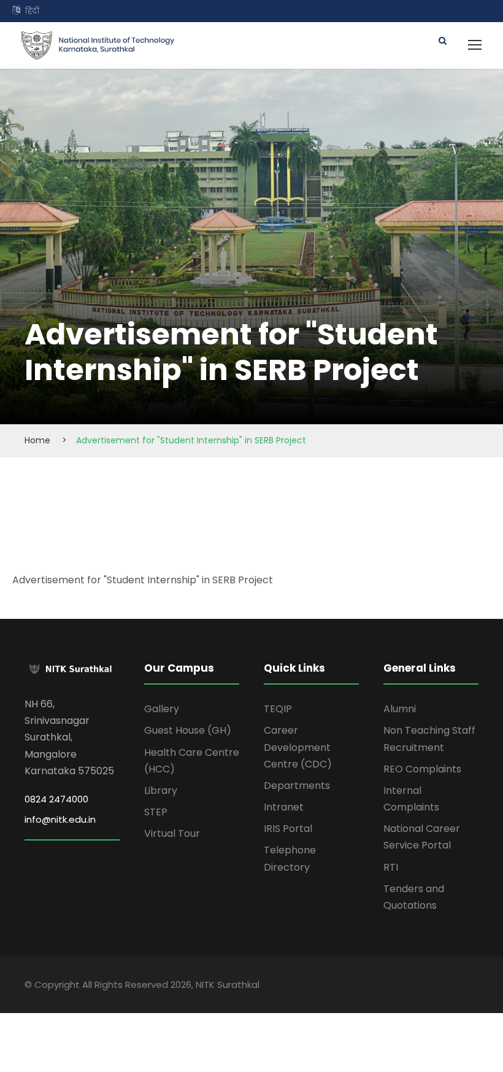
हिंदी (32, 11)
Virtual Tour (172, 833)
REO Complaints (422, 769)
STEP (155, 812)
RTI (390, 867)
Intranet (284, 807)
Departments (297, 786)
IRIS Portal (288, 828)
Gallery (161, 709)
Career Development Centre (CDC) (298, 747)
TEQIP (278, 709)
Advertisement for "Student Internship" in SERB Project (142, 580)
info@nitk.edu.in (60, 819)
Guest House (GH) (187, 730)
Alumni (399, 709)
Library (160, 790)
